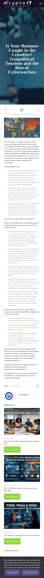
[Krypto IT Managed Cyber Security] (17, 4)
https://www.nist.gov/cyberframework (20, 323)
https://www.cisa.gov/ (30, 336)
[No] (41, 567)
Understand (12, 572)
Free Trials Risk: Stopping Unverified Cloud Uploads (21, 535)
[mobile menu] (41, 4)
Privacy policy (30, 572)
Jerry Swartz (19, 114)
